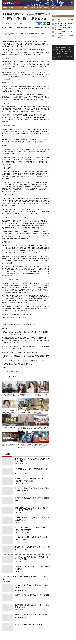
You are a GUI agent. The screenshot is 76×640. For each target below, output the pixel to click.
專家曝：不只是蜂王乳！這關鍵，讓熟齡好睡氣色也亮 (9, 411)
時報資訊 (59, 53)
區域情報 (19, 8)
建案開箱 (11, 8)
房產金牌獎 (55, 8)
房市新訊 (5, 8)
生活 (26, 522)
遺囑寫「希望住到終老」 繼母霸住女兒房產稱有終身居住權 (64, 24)
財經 (14, 581)
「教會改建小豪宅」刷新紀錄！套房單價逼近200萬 (9, 395)
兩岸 (26, 463)
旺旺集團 (57, 51)
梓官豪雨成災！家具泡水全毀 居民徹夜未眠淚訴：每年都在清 (25, 446)
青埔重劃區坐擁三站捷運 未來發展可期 (16, 364)
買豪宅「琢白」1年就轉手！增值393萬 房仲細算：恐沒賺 (23, 361)
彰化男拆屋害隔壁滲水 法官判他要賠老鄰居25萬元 (25, 411)
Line (44, 23)
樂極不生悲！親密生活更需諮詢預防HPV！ (9, 445)
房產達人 (26, 8)
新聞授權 (70, 47)
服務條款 (55, 49)
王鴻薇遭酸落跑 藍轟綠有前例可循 (28, 624)
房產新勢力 (47, 8)
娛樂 (26, 493)
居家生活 (33, 8)
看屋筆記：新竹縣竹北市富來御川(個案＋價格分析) (64, 32)
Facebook (37, 23)
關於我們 (66, 53)
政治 (26, 473)
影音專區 (39, 8)
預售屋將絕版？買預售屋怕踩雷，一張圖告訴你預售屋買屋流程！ (25, 356)
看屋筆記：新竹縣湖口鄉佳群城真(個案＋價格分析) (64, 28)
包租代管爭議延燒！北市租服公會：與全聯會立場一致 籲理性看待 (25, 429)
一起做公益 (70, 49)
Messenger (40, 23)
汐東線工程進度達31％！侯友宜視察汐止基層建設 (41, 428)
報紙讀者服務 (62, 47)
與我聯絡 (55, 47)
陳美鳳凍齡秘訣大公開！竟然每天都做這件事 (25, 395)
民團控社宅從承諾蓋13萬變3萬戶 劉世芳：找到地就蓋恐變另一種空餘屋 (41, 446)
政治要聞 (27, 627)
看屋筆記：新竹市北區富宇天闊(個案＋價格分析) (64, 36)
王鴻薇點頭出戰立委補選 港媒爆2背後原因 (31, 615)
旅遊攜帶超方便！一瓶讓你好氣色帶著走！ (41, 395)
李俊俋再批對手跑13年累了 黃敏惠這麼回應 (32, 547)
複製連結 (48, 23)
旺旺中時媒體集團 (66, 51)
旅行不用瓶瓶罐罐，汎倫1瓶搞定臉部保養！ (41, 411)
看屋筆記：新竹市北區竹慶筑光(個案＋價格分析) (64, 20)
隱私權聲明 (62, 49)
